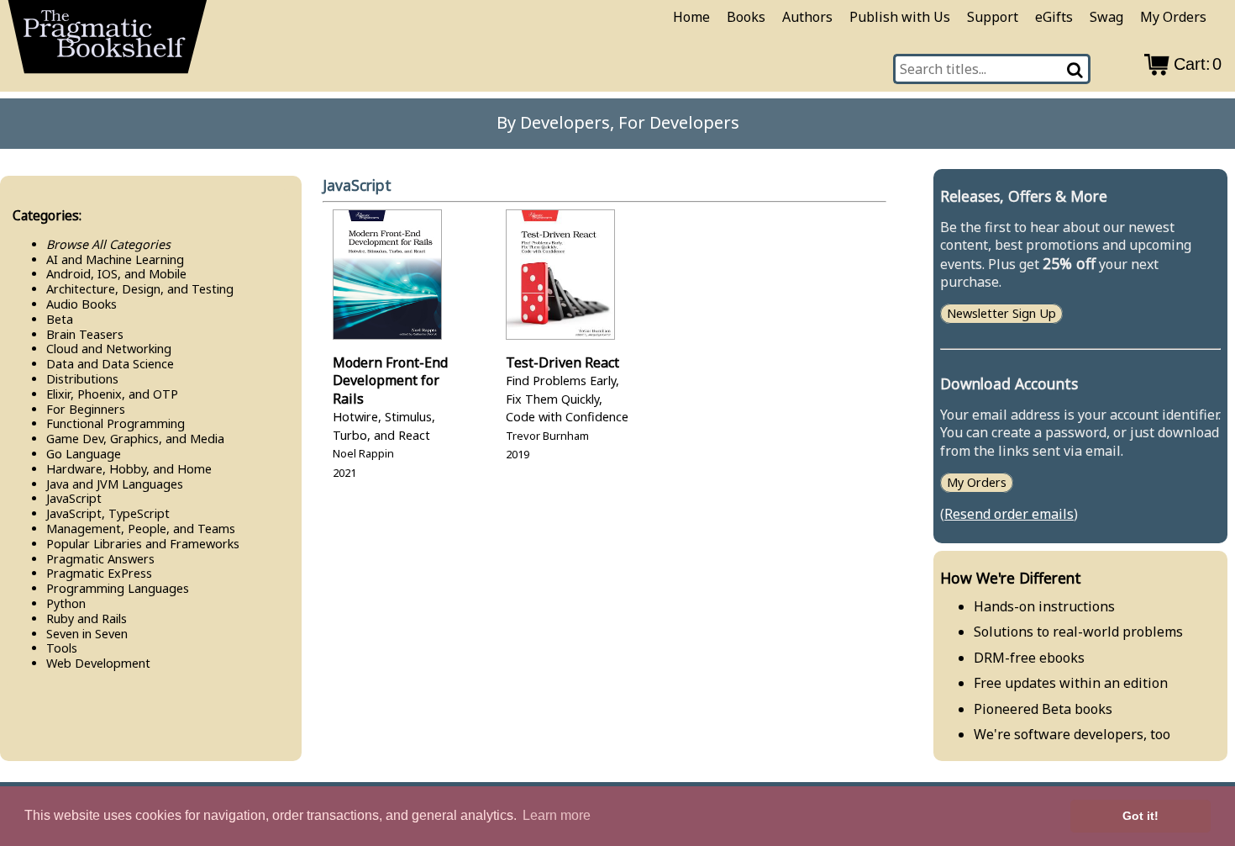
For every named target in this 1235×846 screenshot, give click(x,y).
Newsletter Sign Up (1001, 314)
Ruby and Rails (86, 619)
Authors (807, 17)
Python (66, 603)
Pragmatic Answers (100, 559)
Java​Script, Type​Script (108, 513)
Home (691, 17)
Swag (1106, 17)
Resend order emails (1009, 514)
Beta (59, 319)
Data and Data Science (110, 364)
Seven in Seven (87, 634)
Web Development (98, 663)
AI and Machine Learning (115, 259)
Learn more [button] (557, 815)
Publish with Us (899, 17)
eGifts (1054, 17)
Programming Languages (117, 588)
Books (746, 17)
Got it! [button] (1140, 815)
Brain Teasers (85, 334)
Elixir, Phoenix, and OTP (112, 394)
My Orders (1173, 17)
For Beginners (85, 409)
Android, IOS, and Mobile (116, 274)
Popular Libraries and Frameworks (142, 544)
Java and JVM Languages (114, 484)
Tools (61, 648)
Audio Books (81, 304)
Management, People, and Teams (140, 529)
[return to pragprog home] (107, 42)
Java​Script (74, 498)
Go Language (83, 454)
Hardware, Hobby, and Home (129, 469)
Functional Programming (115, 423)
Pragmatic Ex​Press (99, 573)
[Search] (1075, 69)
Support (992, 17)
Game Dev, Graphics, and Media (135, 439)
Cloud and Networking (108, 349)
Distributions (82, 379)
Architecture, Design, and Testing (140, 289)
